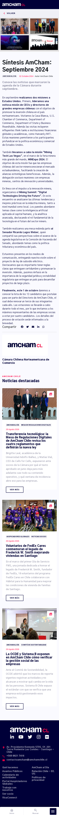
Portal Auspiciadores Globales (14, 782)
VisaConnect (9, 798)
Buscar (36, 811)
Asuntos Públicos (12, 771)
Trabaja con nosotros (9, 789)
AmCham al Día (40, 767)
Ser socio (7, 794)
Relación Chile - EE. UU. (43, 772)
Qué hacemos (10, 767)
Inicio (12, 811)
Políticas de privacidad (39, 778)
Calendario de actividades (10, 776)
